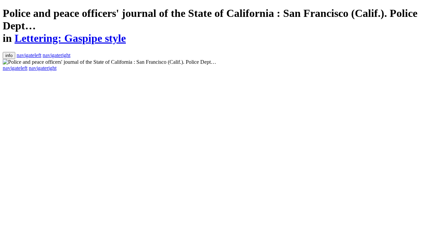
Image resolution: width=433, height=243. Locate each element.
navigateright (56, 55)
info (9, 55)
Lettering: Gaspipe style (70, 38)
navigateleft (29, 55)
